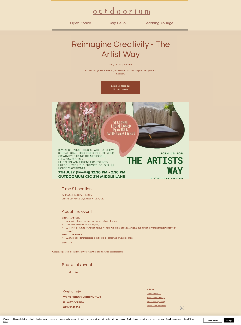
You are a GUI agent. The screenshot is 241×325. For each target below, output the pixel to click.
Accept (229, 320)
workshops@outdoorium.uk (82, 296)
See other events (120, 89)
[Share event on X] (70, 272)
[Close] (237, 320)
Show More (67, 242)
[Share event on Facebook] (63, 272)
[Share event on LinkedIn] (76, 272)
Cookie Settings (213, 320)
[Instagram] (182, 308)
